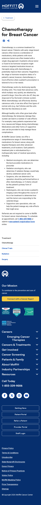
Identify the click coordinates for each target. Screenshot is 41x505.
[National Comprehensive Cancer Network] (9, 324)
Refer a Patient (20, 421)
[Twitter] (12, 395)
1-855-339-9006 (24, 219)
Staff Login (20, 433)
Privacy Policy (8, 448)
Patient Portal (20, 414)
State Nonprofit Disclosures (13, 462)
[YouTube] (26, 395)
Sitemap (5, 489)
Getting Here (20, 408)
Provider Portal (20, 427)
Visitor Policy (7, 475)
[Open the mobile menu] (37, 6)
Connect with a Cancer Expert (20, 299)
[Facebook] (4, 395)
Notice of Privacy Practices (13, 471)
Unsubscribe (7, 457)
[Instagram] (19, 395)
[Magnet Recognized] (29, 313)
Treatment (9, 18)
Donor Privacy (8, 466)
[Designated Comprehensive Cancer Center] (6, 313)
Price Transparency (10, 484)
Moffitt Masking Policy (11, 480)
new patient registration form (22, 222)
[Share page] (8, 41)
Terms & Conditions (10, 453)
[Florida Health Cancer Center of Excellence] (17, 313)
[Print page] (4, 41)
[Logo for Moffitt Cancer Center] (20, 274)
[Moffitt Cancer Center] (13, 6)
